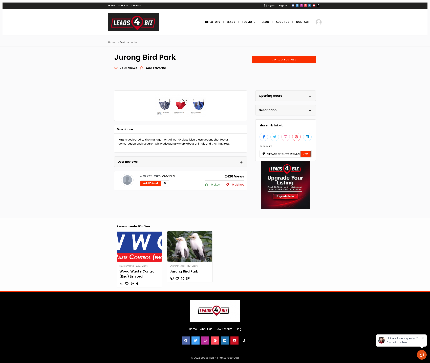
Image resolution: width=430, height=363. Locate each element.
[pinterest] (305, 5)
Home (111, 5)
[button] (264, 5)
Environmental (129, 42)
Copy (305, 153)
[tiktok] (318, 5)
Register (283, 5)
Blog (238, 329)
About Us (123, 5)
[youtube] (314, 5)
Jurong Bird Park (184, 271)
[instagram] (301, 5)
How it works (224, 329)
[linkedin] (309, 5)
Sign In (271, 5)
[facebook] (293, 5)
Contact (136, 5)
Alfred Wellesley (150, 176)
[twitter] (297, 5)
